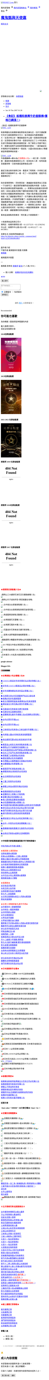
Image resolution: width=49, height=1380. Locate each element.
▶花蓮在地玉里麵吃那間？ (12, 712)
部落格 (8, 104)
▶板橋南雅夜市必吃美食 (11, 791)
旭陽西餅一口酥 (7, 934)
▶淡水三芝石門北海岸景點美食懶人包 (16, 753)
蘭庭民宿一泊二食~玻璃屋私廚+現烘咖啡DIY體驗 (21, 1183)
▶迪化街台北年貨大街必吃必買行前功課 (17, 808)
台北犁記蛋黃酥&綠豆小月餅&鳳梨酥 (16, 897)
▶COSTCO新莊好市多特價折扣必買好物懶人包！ (21, 681)
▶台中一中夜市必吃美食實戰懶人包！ (16, 823)
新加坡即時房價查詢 (9, 1323)
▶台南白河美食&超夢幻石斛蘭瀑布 (15, 833)
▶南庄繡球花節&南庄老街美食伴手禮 (16, 740)
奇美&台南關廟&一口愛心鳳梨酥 (14, 856)
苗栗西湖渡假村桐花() (13, 1275)
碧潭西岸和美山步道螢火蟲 (12, 1220)
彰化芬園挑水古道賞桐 (10, 1291)
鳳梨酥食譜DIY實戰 (9, 878)
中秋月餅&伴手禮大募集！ (11, 846)
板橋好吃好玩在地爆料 (24, 272)
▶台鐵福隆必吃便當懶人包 (12, 764)
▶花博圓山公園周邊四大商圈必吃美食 (16, 761)
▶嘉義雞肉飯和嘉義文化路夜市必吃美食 (17, 828)
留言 (20, 266)
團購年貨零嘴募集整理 (10, 961)
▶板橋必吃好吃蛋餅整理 (11, 699)
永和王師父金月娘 (8, 888)
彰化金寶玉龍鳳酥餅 (9, 945)
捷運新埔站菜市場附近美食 (12, 1089)
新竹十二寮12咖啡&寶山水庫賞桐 (14, 1264)
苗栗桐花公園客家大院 (10, 1286)
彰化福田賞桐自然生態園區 (12, 1294)
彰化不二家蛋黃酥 (8, 894)
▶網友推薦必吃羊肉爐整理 (12, 758)
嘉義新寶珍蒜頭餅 (8, 948)
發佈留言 (5, 295)
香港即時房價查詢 (8, 1318)
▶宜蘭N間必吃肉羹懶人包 (11, 797)
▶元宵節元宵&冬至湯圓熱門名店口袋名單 (18, 696)
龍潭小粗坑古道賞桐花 (10, 1253)
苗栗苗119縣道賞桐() (15, 1280)
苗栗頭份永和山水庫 (9, 1269)
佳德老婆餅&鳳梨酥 (9, 854)
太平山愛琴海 (6, 1192)
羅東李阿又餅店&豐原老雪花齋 (13, 926)
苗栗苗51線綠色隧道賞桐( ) (18, 1283)
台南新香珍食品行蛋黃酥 (11, 891)
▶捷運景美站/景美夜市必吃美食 (14, 771)
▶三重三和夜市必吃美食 (11, 781)
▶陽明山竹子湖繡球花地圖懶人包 (14, 747)
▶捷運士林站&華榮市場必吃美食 (14, 786)
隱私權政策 (40, 1346)
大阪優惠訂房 (6, 1312)
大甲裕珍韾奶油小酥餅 (10, 920)
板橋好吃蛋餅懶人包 (9, 1095)
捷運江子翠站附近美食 (10, 1087)
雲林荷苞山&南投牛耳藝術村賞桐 (14, 1296)
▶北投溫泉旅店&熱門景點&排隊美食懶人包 (18, 750)
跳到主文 (4, 24)
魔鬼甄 (3, 253)
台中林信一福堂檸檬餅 (10, 910)
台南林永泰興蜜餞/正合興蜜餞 (13, 950)
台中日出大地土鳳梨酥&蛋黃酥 (13, 875)
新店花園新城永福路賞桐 (11, 1223)
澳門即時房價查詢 (8, 1320)
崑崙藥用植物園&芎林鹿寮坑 (12, 1255)
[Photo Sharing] (6, 128)
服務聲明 (24, 1348)
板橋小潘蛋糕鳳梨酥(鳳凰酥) (12, 867)
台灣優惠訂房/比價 (8, 1326)
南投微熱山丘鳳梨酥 (9, 873)
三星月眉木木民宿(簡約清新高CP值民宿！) (18, 1186)
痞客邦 (15, 266)
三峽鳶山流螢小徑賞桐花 (11, 1234)
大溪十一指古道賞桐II (9, 1242)
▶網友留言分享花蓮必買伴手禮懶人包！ (17, 704)
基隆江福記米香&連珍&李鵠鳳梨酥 (15, 859)
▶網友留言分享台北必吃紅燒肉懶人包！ (17, 818)
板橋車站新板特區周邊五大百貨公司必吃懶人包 (20, 1081)
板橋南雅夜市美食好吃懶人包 (13, 1084)
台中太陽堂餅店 (7, 915)
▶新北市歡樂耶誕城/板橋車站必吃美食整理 (18, 701)
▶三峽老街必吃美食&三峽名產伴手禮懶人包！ (20, 730)
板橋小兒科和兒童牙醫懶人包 (13, 1098)
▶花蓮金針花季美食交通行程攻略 (14, 709)
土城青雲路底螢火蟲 (9, 1225)
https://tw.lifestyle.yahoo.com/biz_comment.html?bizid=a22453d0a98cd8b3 (18, 237)
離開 (13, 1375)
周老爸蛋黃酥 (6, 899)
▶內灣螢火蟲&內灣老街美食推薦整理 (16, 735)
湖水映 (3, 1189)
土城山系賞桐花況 (8, 1231)
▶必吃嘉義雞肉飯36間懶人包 (13, 802)
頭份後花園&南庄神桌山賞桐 (12, 1272)
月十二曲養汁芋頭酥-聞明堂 (12, 940)
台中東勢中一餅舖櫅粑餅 (11, 907)
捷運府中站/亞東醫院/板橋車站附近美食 (17, 1092)
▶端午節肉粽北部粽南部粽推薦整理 (15, 813)
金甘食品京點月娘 (8, 886)
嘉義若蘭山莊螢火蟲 (9, 1299)
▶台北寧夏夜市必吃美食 (11, 776)
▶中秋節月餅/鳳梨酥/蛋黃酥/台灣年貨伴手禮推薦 (21, 805)
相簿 (7, 101)
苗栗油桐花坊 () (12, 1277)
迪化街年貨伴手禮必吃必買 (12, 958)
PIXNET (10, 1346)
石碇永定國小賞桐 (8, 1217)
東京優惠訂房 (6, 1309)
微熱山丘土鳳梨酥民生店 (11, 870)
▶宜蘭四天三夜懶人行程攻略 (13, 794)
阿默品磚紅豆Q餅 (8, 931)
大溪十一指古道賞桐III (10, 1239)
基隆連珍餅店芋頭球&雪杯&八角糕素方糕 (18, 862)
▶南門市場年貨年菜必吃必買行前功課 (16, 811)
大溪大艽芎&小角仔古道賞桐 (12, 1250)
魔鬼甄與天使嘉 (13, 18)
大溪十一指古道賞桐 (9, 1245)
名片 (7, 106)
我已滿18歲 (5, 1375)
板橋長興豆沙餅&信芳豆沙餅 (12, 937)
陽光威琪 (4, 1194)
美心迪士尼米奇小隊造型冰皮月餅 (14, 953)
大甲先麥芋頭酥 (7, 918)
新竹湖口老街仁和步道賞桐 (12, 1261)
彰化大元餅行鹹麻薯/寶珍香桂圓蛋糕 (16, 942)
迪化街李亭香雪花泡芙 (10, 929)
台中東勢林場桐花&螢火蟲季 (12, 1212)
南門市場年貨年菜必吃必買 (12, 963)
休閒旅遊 (19, 96)
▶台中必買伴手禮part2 (10, 725)
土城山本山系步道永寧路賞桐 (13, 1228)
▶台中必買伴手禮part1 (10, 720)
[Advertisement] (20, 43)
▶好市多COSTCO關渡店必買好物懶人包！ (18, 686)
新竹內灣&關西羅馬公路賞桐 (12, 1258)
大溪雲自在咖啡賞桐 (9, 1247)
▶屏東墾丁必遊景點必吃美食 (13, 755)
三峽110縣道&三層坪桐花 (11, 1236)
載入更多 (5, 281)
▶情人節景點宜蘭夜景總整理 (13, 800)
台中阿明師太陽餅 (8, 912)
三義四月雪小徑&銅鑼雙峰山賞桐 (14, 1288)
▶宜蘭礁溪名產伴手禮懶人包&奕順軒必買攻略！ (21, 715)
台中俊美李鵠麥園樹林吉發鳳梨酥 (14, 864)
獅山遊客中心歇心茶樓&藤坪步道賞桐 (16, 1266)
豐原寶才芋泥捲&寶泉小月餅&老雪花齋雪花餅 (19, 923)
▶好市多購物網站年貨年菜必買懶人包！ (17, 691)
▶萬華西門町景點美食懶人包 (13, 769)
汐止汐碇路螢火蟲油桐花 (11, 1214)
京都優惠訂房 (6, 1315)
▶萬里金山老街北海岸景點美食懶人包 (16, 745)
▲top (3, 276)
